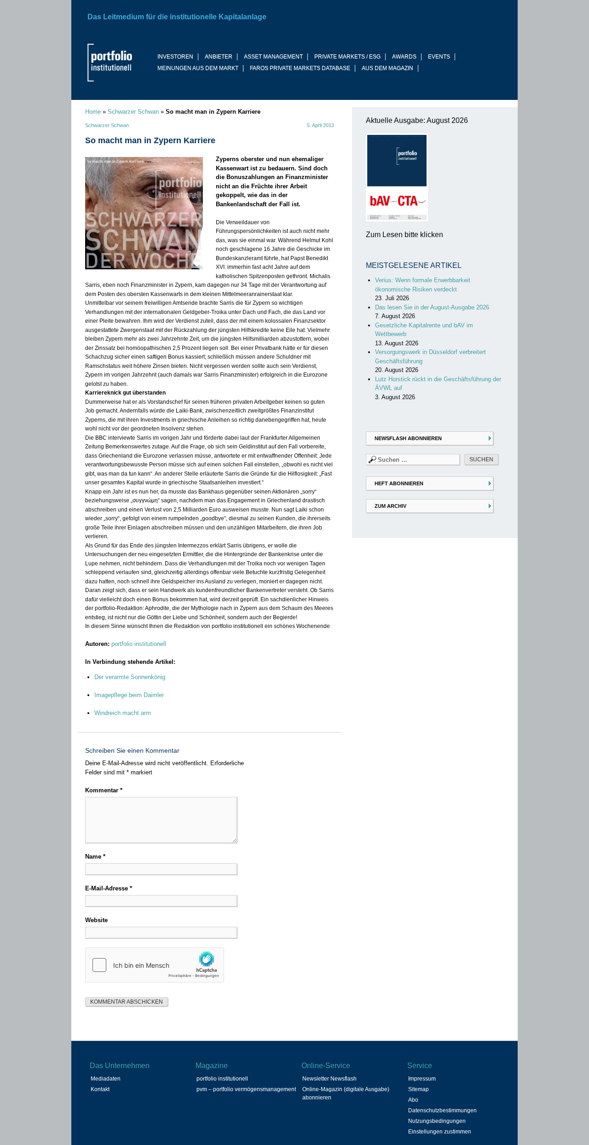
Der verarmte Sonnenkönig (129, 677)
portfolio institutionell (138, 643)
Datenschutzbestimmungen (442, 1110)
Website (96, 920)
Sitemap (418, 1089)
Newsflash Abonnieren (408, 438)
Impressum (422, 1078)
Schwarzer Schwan (133, 111)
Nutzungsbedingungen (437, 1121)
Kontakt (100, 1089)
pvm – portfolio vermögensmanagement (246, 1089)
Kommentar (103, 790)
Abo (413, 1100)
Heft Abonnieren (399, 483)
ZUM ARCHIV (390, 506)
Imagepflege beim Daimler (129, 695)
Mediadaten (106, 1078)
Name (95, 856)
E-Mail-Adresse (108, 888)
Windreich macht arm (122, 712)
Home (93, 111)
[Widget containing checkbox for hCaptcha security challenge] (154, 964)
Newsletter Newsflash (329, 1078)
